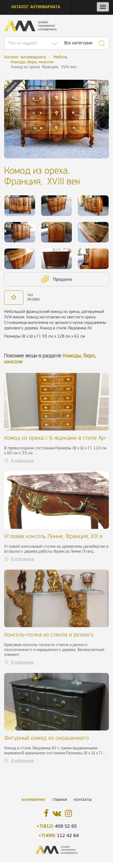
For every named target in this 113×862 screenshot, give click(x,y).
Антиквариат (33, 800)
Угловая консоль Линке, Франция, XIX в (53, 536)
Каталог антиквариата (35, 6)
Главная (59, 800)
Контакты (83, 800)
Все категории (78, 42)
